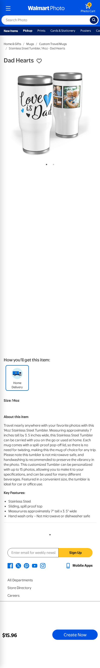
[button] (39, 61)
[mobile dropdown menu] (8, 8)
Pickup (27, 30)
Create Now (75, 634)
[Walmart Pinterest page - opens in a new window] (26, 565)
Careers (13, 595)
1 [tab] (45, 163)
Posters (85, 30)
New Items (11, 31)
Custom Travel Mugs (53, 44)
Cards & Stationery (62, 30)
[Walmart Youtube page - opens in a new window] (34, 565)
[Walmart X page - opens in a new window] (18, 565)
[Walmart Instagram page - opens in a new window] (43, 565)
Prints (41, 30)
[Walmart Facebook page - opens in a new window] (10, 565)
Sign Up (75, 553)
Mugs (30, 44)
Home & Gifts (12, 44)
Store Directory (19, 588)
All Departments (20, 580)
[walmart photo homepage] (46, 8)
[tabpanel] (50, 113)
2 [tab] (52, 163)
